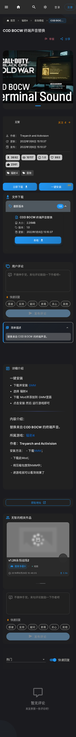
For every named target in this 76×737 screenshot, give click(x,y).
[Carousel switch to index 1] (38, 105)
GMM (32, 385)
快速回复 (64, 660)
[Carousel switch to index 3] (42, 583)
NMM (37, 450)
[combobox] (26, 658)
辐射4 (30, 435)
